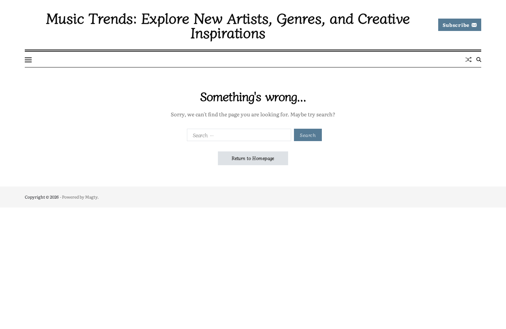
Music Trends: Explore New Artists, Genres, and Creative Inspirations (228, 24)
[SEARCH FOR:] (237, 136)
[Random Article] (468, 59)
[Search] (478, 59)
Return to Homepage (253, 158)
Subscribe (456, 24)
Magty (91, 197)
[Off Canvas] (28, 59)
